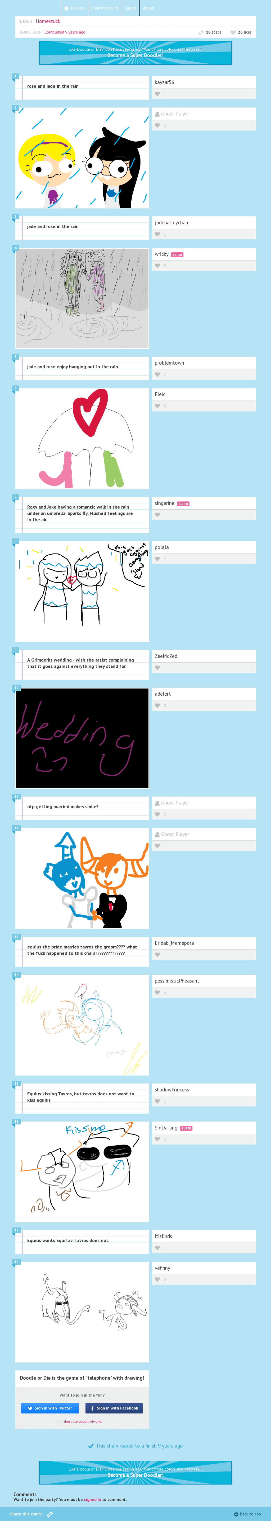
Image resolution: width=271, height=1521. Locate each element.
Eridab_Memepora (174, 942)
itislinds (163, 1236)
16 (16, 1121)
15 (16, 1083)
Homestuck (48, 21)
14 (16, 975)
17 (16, 1230)
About (148, 8)
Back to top (250, 1514)
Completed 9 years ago (64, 32)
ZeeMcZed (166, 656)
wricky (162, 253)
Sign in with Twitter (53, 1408)
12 (16, 828)
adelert (163, 693)
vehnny (162, 1267)
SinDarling (167, 1127)
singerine (165, 503)
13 (16, 937)
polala (162, 547)
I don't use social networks (82, 1421)
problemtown (169, 362)
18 (16, 1262)
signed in (92, 1499)
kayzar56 (164, 82)
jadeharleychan (171, 222)
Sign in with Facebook (117, 1408)
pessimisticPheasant (177, 980)
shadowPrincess (172, 1089)
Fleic (160, 394)
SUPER (177, 255)
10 (16, 688)
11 (16, 796)
